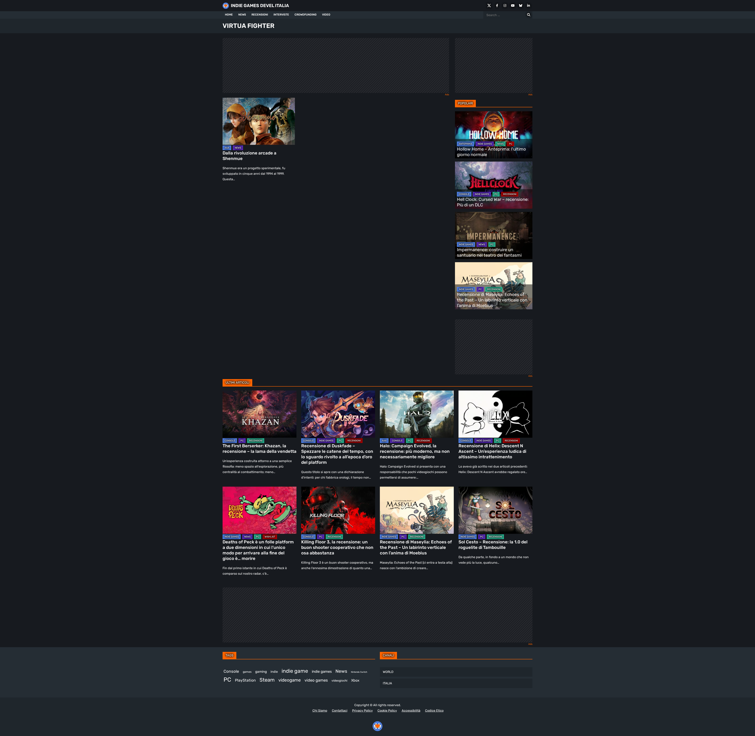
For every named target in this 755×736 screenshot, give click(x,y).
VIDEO (326, 14)
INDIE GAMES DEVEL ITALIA (260, 5)
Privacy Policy (362, 710)
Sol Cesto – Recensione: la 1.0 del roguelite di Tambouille (493, 544)
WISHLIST (270, 536)
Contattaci (339, 710)
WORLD (388, 672)
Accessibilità (411, 710)
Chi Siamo (319, 710)
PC (510, 143)
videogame (289, 680)
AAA (227, 147)
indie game (295, 671)
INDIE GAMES (485, 143)
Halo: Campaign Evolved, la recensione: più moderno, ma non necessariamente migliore (415, 451)
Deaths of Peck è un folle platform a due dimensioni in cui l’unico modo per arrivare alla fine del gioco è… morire (258, 550)
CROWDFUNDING (306, 14)
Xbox (355, 680)
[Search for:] (528, 15)
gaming (261, 672)
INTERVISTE (281, 14)
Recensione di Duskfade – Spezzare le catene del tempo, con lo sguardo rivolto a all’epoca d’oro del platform (337, 454)
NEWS (242, 14)
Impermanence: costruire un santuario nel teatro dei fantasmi (489, 252)
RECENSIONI (259, 14)
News (341, 671)
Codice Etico (434, 710)
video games (316, 680)
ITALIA (387, 683)
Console (231, 671)
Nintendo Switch (359, 672)
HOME (229, 14)
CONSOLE (464, 194)
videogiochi (339, 680)
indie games (322, 671)
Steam (267, 680)
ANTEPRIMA (465, 143)
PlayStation (245, 680)
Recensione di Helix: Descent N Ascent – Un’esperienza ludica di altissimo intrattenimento (492, 451)
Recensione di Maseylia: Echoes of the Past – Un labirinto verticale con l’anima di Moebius (492, 300)
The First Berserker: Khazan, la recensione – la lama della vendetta (259, 448)
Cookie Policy (387, 710)
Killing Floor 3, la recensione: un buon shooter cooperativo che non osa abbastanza (337, 547)
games (247, 672)
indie (274, 672)
